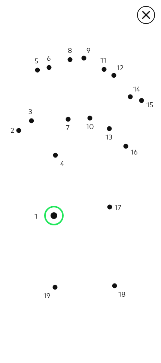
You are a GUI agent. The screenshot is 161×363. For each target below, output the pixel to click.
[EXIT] (146, 15)
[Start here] (54, 215)
